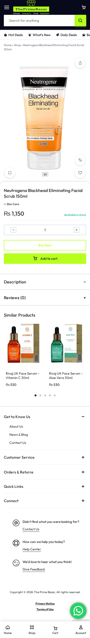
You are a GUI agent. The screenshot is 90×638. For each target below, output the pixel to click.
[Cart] (83, 7)
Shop (17, 45)
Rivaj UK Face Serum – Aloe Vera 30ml (66, 375)
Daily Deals (68, 35)
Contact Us (17, 443)
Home (8, 45)
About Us (16, 427)
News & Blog (18, 435)
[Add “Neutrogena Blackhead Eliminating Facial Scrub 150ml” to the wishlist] (80, 173)
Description (15, 282)
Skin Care (13, 204)
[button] (80, 160)
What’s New (42, 35)
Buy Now (45, 245)
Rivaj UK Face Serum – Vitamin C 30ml (23, 375)
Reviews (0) (15, 297)
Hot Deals (15, 35)
